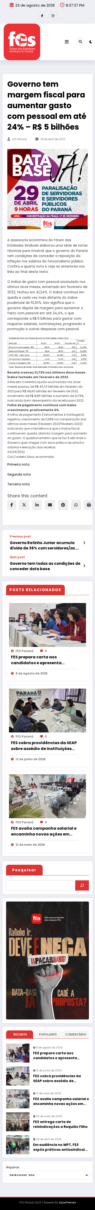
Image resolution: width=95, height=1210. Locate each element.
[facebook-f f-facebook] (42, 15)
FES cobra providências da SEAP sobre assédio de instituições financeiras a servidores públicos (44, 746)
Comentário (75, 1034)
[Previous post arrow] (84, 543)
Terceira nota (18, 484)
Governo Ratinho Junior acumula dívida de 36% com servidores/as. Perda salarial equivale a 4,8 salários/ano (43, 545)
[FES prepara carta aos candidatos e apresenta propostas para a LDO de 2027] (47, 625)
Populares (48, 1034)
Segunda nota (19, 474)
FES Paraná (19, 139)
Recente (20, 1034)
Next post (17, 557)
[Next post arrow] (84, 566)
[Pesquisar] (82, 885)
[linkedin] (37, 505)
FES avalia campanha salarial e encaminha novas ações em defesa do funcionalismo (43, 831)
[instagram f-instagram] (53, 15)
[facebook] (11, 505)
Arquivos (12, 1167)
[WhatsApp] (76, 505)
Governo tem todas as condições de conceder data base (45, 566)
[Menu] (67, 42)
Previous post (20, 536)
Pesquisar (24, 870)
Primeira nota (18, 464)
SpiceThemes (67, 1202)
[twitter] (24, 505)
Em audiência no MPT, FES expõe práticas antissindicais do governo (60, 1147)
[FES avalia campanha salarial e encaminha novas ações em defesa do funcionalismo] (47, 796)
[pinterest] (63, 505)
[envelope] (50, 505)
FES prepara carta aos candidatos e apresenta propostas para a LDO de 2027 (42, 660)
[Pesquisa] (80, 42)
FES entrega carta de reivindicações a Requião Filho (60, 1124)
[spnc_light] (90, 41)
